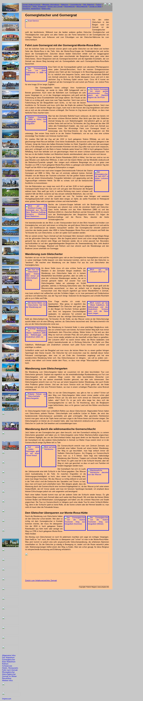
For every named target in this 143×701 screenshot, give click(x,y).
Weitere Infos (7, 680)
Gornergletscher (8, 660)
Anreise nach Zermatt (55, 6)
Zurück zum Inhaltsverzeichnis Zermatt (41, 580)
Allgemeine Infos (9, 655)
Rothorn (5, 664)
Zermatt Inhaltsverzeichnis (31, 4)
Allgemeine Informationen (50, 4)
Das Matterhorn (8, 657)
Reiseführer (6, 678)
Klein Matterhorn (8, 662)
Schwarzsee (7, 666)
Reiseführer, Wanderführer (31, 8)
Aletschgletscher (9, 674)
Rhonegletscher (8, 672)
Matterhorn (64, 4)
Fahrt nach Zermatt (10, 670)
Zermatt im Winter (9, 676)
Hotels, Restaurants (10, 668)
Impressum (6, 699)
